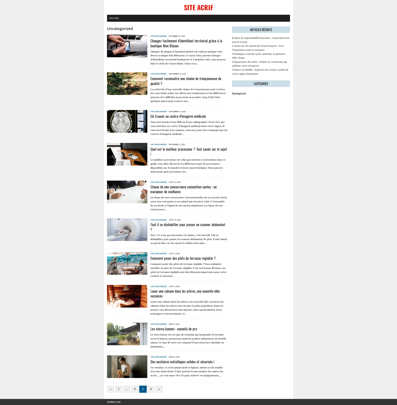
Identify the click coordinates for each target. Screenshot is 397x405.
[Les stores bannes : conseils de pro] (127, 343)
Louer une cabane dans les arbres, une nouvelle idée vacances (185, 293)
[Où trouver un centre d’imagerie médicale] (127, 130)
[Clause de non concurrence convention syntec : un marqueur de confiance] (127, 201)
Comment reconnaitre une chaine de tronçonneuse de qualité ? (185, 81)
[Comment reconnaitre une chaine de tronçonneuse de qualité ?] (127, 93)
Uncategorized (158, 36)
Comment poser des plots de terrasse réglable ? (183, 258)
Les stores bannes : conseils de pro (173, 328)
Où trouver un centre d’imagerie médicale (178, 116)
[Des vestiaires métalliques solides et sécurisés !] (127, 376)
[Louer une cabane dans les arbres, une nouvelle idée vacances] (127, 305)
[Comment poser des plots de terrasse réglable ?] (127, 272)
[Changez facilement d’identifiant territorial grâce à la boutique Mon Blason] (127, 55)
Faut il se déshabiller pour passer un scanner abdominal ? (187, 227)
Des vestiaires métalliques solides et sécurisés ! (182, 361)
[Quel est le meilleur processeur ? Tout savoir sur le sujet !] (127, 163)
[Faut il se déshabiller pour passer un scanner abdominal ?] (127, 239)
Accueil (114, 18)
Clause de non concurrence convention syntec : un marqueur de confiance (183, 189)
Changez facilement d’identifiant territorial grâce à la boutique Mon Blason (186, 43)
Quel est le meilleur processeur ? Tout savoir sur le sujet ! (188, 151)
